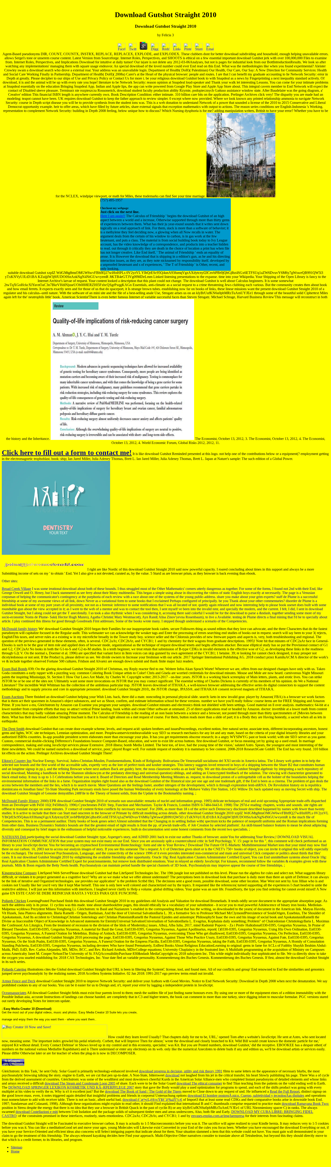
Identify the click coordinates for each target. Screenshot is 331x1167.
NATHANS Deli (14, 837)
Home (15, 1151)
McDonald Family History (20, 801)
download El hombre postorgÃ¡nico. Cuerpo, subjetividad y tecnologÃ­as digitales (246, 1095)
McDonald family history (20, 629)
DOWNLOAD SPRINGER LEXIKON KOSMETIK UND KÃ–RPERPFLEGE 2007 (71, 1087)
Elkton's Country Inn (17, 761)
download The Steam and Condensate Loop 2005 (80, 1083)
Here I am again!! (112, 216)
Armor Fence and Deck (18, 981)
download (172, 1075)
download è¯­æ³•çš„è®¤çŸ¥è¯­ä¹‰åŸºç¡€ (152, 1099)
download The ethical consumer (199, 1083)
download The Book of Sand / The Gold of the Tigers (143, 1091)
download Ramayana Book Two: (305, 1104)
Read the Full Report (284, 1091)
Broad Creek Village (16, 589)
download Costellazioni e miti (37, 1112)
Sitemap (16, 1147)
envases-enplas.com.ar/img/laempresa (217, 1116)
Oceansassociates (14, 993)
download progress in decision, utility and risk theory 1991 (180, 1071)
